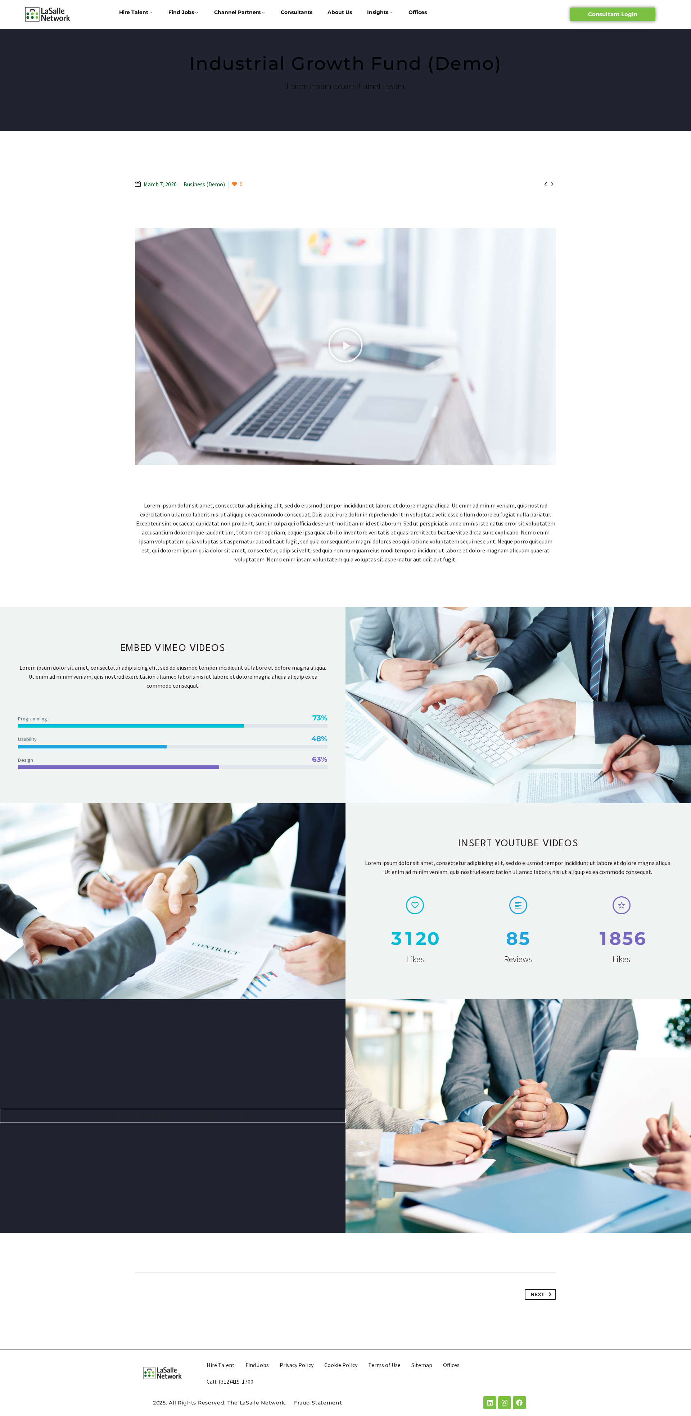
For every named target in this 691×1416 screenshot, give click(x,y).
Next (537, 1294)
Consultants (296, 12)
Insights (377, 12)
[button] (345, 346)
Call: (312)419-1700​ (230, 1381)
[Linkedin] (489, 1402)
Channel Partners (237, 12)
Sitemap (421, 1365)
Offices (417, 12)
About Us (340, 12)
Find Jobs (181, 12)
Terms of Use (384, 1365)
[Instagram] (504, 1402)
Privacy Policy (296, 1365)
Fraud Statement (318, 1402)
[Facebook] (519, 1402)
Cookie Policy (340, 1365)
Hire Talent (133, 12)
